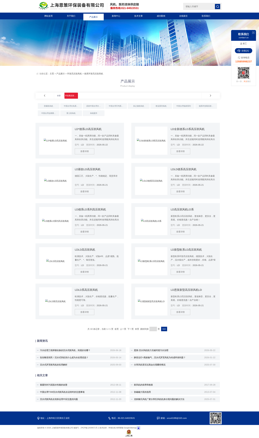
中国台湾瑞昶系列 (183, 106)
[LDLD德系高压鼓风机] (151, 181)
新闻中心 (116, 16)
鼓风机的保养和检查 (143, 385)
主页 (52, 73)
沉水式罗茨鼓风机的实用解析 (53, 364)
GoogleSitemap (130, 428)
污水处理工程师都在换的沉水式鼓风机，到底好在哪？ (65, 350)
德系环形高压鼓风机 (93, 73)
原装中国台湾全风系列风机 (95, 106)
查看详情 (84, 151)
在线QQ (245, 50)
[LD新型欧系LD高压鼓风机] (151, 261)
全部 (59, 96)
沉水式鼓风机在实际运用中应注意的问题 (59, 399)
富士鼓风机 (71, 113)
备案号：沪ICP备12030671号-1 (86, 428)
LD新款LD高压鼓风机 (88, 169)
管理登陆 (119, 428)
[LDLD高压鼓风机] (55, 261)
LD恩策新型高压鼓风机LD (186, 289)
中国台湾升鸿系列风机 (118, 106)
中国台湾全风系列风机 (73, 106)
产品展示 (93, 16)
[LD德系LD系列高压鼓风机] (55, 221)
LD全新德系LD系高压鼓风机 (188, 129)
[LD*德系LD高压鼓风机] (55, 141)
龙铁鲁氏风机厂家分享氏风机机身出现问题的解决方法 (159, 399)
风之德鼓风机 (138, 106)
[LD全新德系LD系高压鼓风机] (151, 141)
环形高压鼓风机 (74, 73)
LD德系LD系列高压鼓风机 (90, 209)
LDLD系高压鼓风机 (86, 289)
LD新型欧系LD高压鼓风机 (186, 249)
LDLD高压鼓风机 (85, 249)
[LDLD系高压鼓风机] (55, 301)
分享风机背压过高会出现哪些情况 (149, 364)
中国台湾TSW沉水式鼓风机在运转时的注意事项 (62, 392)
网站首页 (48, 16)
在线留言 (183, 16)
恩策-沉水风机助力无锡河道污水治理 (151, 350)
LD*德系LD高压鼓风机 (88, 129)
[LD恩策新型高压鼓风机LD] (151, 301)
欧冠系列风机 (161, 106)
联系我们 (206, 16)
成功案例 (161, 16)
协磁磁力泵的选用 (142, 392)
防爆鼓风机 (48, 106)
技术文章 (138, 16)
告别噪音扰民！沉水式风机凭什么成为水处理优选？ (64, 357)
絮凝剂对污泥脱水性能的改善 (53, 385)
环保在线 (112, 428)
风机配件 (93, 113)
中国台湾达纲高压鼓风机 (50, 113)
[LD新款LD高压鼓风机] (55, 181)
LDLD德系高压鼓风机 (183, 169)
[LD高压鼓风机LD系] (151, 221)
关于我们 (71, 16)
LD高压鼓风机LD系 (182, 209)
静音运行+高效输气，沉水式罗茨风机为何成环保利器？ (160, 357)
